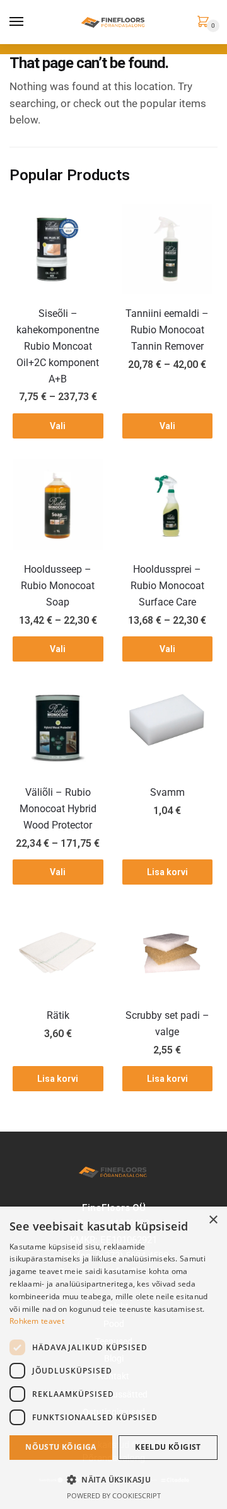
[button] (113, 1479)
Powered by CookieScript (114, 1495)
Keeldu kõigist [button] (168, 1447)
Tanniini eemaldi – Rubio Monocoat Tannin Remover (167, 329)
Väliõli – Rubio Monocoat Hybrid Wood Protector (58, 808)
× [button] (213, 1220)
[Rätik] (58, 951)
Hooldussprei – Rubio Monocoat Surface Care (167, 585)
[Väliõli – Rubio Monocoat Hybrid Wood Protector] (58, 727)
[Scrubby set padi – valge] (167, 951)
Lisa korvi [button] (167, 872)
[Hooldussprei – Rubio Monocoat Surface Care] (167, 504)
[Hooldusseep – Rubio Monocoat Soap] (58, 504)
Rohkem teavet (36, 1321)
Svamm (167, 792)
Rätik (58, 1015)
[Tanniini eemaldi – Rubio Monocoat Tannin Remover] (167, 249)
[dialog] (113, 1358)
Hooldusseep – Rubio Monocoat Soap (58, 585)
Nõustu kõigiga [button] (60, 1447)
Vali (58, 426)
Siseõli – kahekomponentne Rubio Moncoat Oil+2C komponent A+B (57, 346)
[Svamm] (167, 727)
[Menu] (17, 22)
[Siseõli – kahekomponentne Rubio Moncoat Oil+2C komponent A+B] (58, 249)
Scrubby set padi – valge (167, 1023)
